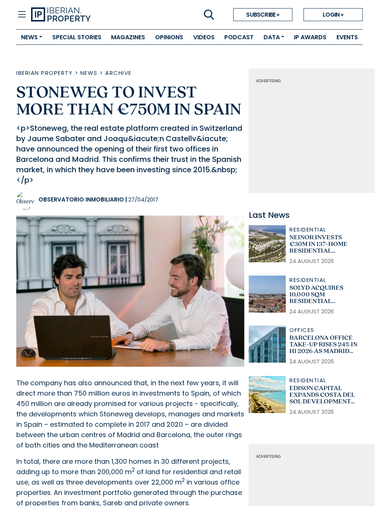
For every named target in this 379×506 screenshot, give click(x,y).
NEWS (29, 37)
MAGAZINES (128, 37)
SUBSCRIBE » (262, 14)
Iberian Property (44, 73)
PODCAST (239, 37)
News (89, 73)
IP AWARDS (310, 37)
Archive (118, 73)
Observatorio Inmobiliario (81, 199)
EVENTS (347, 37)
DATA (272, 37)
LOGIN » (333, 14)
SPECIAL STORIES (76, 37)
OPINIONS (169, 37)
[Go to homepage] (110, 14)
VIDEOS (204, 37)
